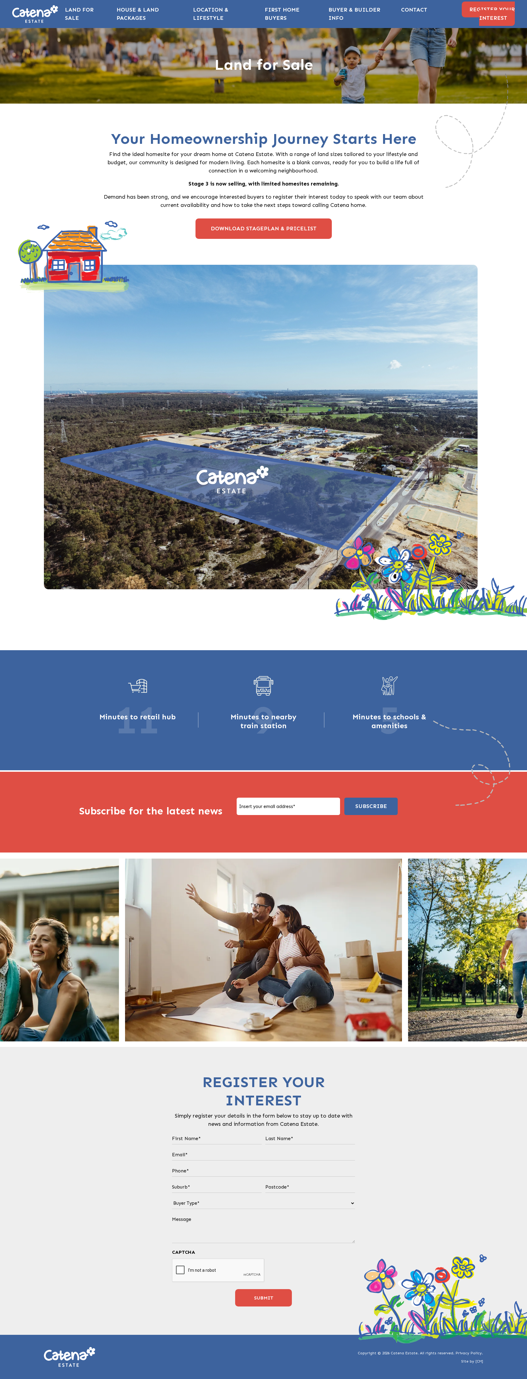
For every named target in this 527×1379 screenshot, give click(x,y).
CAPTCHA (183, 1252)
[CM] (479, 1361)
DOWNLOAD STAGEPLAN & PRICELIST (264, 228)
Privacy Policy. (469, 1353)
